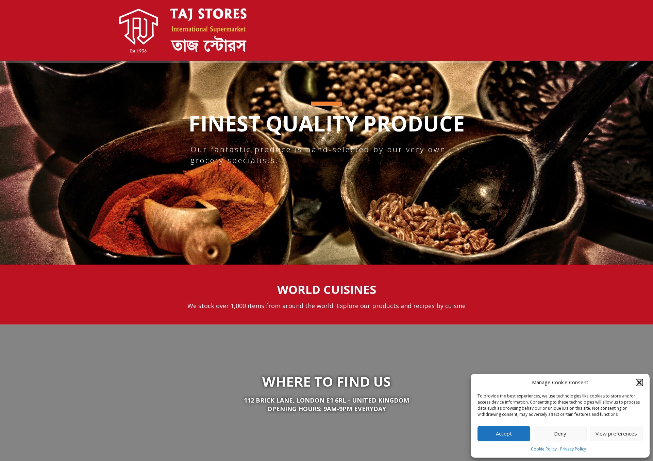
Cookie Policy (544, 449)
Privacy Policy (573, 449)
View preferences (616, 433)
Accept (504, 433)
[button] (639, 382)
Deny (560, 433)
